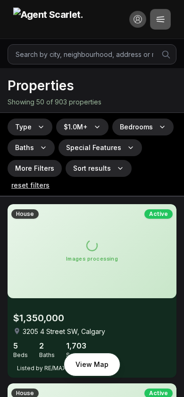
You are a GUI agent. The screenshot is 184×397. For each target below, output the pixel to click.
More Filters (34, 168)
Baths (24, 147)
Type (23, 127)
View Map (92, 364)
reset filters (30, 185)
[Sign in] (137, 19)
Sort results (92, 168)
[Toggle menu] (160, 19)
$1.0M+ (76, 127)
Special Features (93, 147)
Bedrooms (136, 127)
